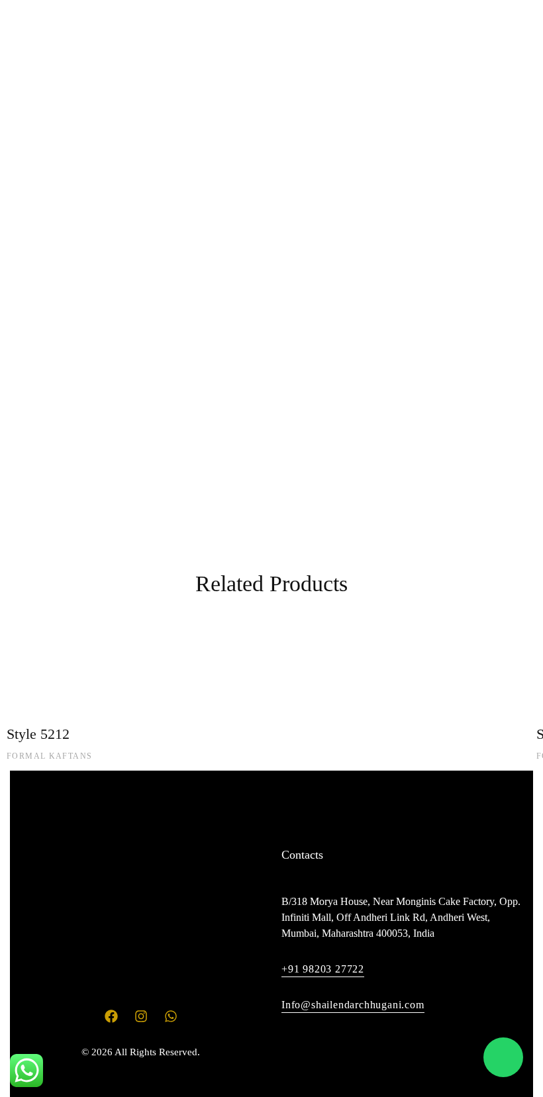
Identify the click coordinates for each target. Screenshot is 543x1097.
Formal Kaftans (49, 756)
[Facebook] (478, 159)
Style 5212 (38, 734)
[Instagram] (503, 159)
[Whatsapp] (528, 159)
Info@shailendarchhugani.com (352, 1004)
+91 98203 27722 (322, 969)
